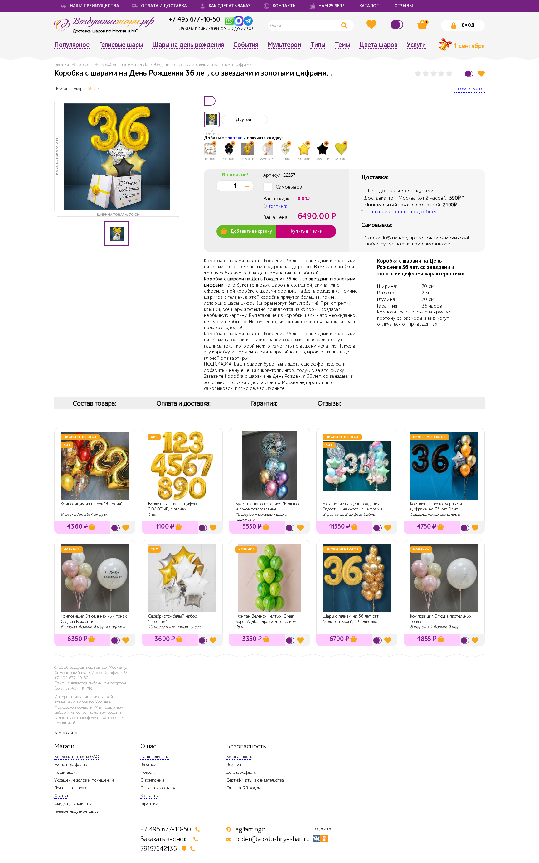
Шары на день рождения (188, 45)
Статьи (61, 795)
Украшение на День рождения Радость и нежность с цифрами (352, 506)
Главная (61, 64)
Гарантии (149, 803)
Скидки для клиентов (74, 803)
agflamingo (250, 829)
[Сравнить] (398, 24)
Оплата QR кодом (243, 788)
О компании (152, 780)
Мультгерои (284, 45)
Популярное (72, 45)
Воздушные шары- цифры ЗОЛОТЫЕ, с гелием (172, 506)
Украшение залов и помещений (84, 780)
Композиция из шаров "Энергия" (91, 503)
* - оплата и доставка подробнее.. (400, 212)
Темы (342, 45)
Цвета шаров (378, 45)
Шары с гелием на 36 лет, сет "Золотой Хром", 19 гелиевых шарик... (351, 621)
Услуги (416, 45)
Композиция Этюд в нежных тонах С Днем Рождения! (94, 619)
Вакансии (149, 764)
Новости (148, 772)
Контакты (149, 795)
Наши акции (66, 772)
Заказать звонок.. (164, 839)
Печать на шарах (70, 788)
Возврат (234, 764)
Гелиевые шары (121, 45)
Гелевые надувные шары (76, 811)
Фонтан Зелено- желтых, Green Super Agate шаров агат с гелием (266, 619)
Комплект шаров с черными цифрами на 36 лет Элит (436, 506)
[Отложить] (481, 73)
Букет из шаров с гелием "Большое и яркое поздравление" (268, 506)
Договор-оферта (241, 772)
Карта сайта (65, 733)
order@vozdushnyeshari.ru (273, 839)
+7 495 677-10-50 (194, 19)
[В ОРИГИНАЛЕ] (212, 119)
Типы (317, 45)
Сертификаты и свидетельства (255, 780)
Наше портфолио (70, 764)
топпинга (278, 206)
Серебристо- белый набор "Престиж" (172, 619)
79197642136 (158, 849)
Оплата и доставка (158, 788)
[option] (117, 156)
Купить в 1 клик (306, 231)
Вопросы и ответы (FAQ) (77, 756)
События (245, 45)
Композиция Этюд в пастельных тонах (440, 619)
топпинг (233, 138)
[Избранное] (372, 24)
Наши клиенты (154, 756)
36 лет (85, 64)
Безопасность (239, 756)
